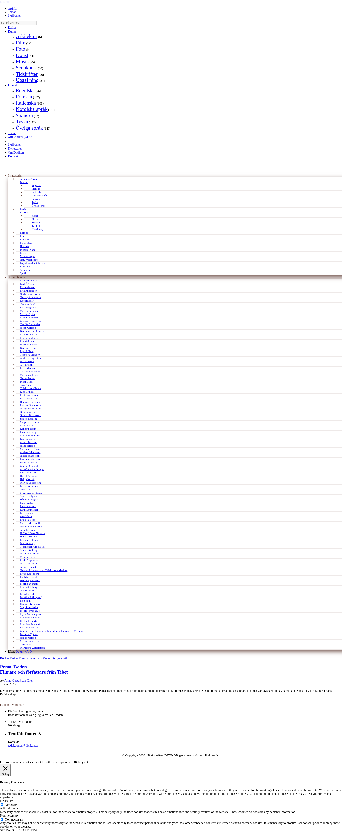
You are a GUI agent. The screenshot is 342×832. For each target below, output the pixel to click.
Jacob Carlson (28, 327)
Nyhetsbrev (15, 148)
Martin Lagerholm (30, 482)
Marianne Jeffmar (30, 449)
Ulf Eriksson (27, 361)
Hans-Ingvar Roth (30, 580)
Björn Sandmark (29, 583)
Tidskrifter (27, 74)
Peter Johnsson (28, 462)
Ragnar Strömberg (30, 603)
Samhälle (25, 269)
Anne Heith (26, 425)
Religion (25, 266)
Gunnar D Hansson (30, 415)
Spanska (24, 115)
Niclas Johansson (30, 455)
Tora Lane (25, 489)
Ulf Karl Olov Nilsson (32, 533)
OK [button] (75, 762)
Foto (20, 49)
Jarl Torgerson (28, 637)
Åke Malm (26, 516)
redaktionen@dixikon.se (23, 745)
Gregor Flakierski (30, 371)
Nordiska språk (32, 109)
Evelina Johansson (30, 459)
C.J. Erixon (26, 364)
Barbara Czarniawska (32, 331)
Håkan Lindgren (29, 499)
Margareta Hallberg (31, 408)
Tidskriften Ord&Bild (32, 546)
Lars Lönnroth (28, 506)
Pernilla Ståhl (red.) (31, 597)
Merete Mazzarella (30, 523)
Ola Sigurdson (28, 590)
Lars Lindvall (27, 502)
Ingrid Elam (26, 351)
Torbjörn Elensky (30, 354)
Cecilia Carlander (30, 324)
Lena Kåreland (28, 472)
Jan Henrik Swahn (30, 617)
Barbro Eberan (28, 347)
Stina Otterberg (28, 550)
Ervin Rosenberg (29, 573)
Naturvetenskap (29, 259)
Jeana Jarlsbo (27, 445)
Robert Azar (26, 300)
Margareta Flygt (29, 374)
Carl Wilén (26, 644)
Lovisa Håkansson (30, 405)
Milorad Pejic (28, 556)
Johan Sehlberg (28, 587)
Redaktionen (27, 341)
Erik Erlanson (28, 368)
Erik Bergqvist (28, 307)
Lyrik (23, 253)
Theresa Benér (28, 304)
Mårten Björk (27, 314)
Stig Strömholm (29, 607)
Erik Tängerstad (29, 627)
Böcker (24, 182)
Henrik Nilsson (28, 536)
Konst (22, 55)
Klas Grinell (27, 391)
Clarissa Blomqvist (31, 320)
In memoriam (27, 249)
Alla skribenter (28, 280)
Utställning (27, 80)
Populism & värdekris (32, 263)
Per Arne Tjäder (29, 634)
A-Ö (29, 651)
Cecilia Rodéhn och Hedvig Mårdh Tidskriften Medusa (51, 630)
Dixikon (5, 1)
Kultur (12, 31)
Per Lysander (27, 513)
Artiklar (13, 8)
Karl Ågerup (27, 283)
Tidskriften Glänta (30, 388)
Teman (12, 12)
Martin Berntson (29, 310)
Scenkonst (26, 68)
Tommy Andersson (30, 297)
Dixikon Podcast (29, 344)
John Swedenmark (30, 624)
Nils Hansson (27, 411)
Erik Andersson (28, 290)
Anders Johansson (30, 452)
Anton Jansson (28, 442)
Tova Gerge (26, 384)
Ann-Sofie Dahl (29, 334)
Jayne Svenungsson (31, 614)
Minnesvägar (27, 256)
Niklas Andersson (30, 294)
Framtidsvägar (28, 242)
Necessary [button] (6, 800)
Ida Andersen (27, 287)
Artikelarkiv (20, 137)
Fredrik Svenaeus (30, 610)
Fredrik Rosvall (29, 577)
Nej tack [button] (83, 762)
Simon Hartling (28, 418)
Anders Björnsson (30, 317)
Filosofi (24, 239)
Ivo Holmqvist (28, 438)
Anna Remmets (28, 566)
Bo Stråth (25, 600)
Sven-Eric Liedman (31, 492)
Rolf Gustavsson (29, 395)
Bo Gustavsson (28, 398)
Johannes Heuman (30, 435)
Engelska (25, 90)
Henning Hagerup (30, 401)
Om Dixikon (16, 152)
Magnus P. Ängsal (30, 553)
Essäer (12, 27)
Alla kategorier (28, 178)
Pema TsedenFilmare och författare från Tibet (34, 669)
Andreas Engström (30, 358)
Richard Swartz (28, 620)
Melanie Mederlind (31, 526)
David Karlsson (28, 475)
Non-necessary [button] (9, 815)
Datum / (21, 651)
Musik (22, 61)
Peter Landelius (29, 486)
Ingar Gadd (26, 381)
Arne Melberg (28, 529)
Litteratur (13, 85)
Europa (24, 232)
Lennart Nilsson (29, 539)
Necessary (11, 804)
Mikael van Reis (29, 641)
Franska (24, 96)
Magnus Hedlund (30, 422)
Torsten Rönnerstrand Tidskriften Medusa (43, 570)
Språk (23, 273)
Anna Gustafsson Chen (18, 680)
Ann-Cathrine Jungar (32, 469)
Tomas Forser (27, 378)
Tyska (22, 122)
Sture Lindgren (28, 496)
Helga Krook (27, 479)
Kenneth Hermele (30, 428)
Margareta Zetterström (32, 647)
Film (20, 43)
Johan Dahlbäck (29, 337)
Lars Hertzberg (28, 432)
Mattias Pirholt (28, 563)
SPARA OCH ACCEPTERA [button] (18, 830)
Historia (24, 246)
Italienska (26, 103)
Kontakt (13, 156)
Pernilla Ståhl (27, 593)
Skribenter (14, 15)
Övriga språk (29, 128)
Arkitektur (26, 36)
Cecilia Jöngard (29, 465)
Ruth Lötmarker (29, 509)
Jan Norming (27, 543)
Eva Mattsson (28, 519)
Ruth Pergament (29, 560)
